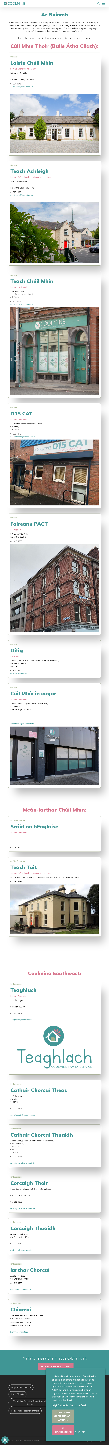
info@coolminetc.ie (18, 673)
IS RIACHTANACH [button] (63, 1430)
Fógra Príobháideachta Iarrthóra (25, 1411)
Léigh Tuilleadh (60, 1405)
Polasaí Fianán (17, 1394)
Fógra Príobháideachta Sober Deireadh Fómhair (29, 1402)
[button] (103, 3)
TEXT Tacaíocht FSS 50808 (56, 1366)
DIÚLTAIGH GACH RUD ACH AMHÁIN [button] (63, 1416)
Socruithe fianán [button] (78, 1405)
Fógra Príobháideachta (21, 1387)
